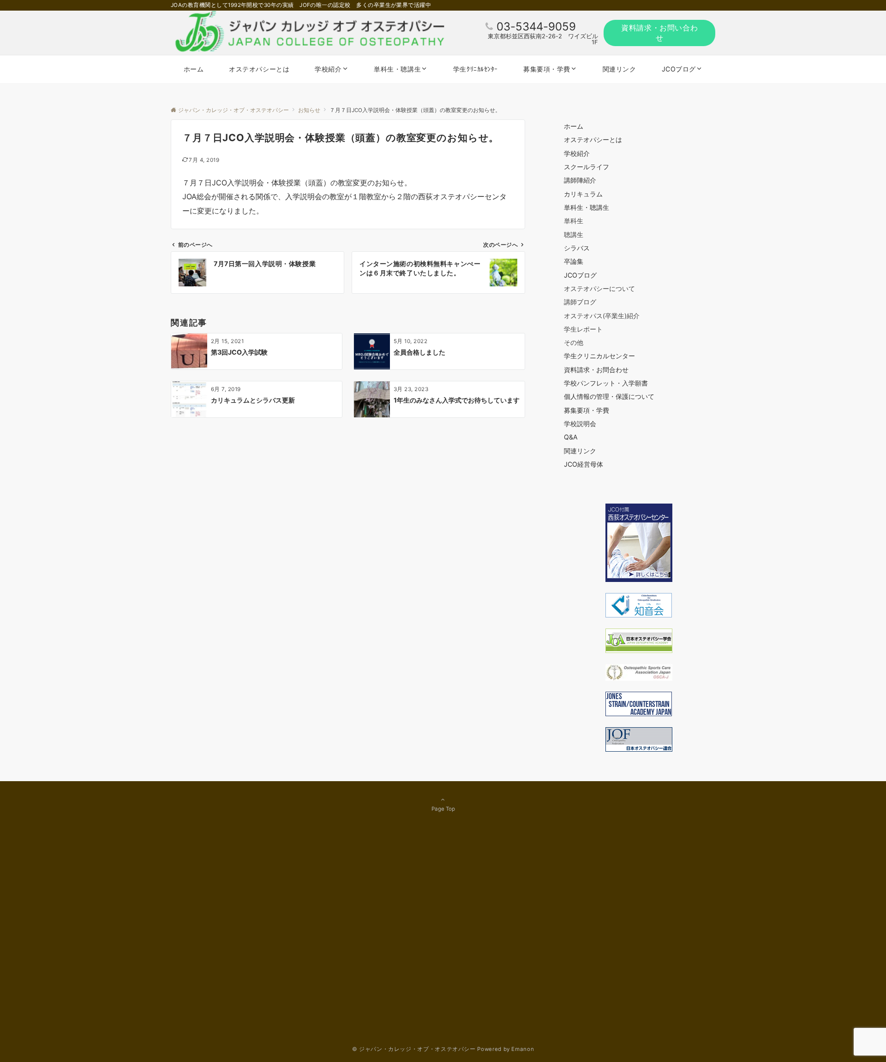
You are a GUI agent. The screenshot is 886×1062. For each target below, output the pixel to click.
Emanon (522, 1049)
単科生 (573, 221)
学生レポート (583, 329)
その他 (573, 342)
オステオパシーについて (599, 288)
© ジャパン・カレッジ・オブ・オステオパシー (414, 1049)
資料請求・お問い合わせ (659, 32)
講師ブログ (580, 302)
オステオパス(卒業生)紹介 (602, 316)
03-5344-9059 (536, 26)
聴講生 (573, 234)
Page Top (443, 809)
